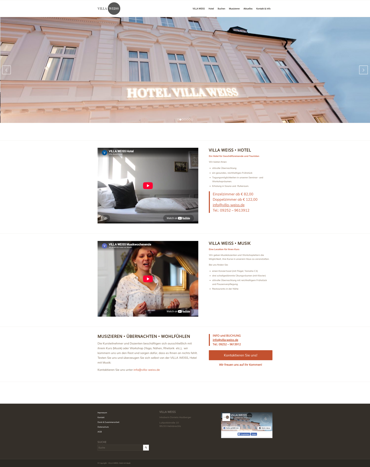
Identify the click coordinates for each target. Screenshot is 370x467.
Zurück (6, 70)
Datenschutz (103, 427)
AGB (100, 432)
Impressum (102, 412)
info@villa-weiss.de (229, 205)
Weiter (363, 70)
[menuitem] (199, 8)
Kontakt (101, 417)
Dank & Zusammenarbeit (108, 422)
